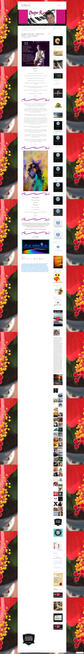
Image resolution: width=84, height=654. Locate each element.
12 (56, 561)
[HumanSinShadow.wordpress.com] (55, 513)
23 (61, 562)
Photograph (43, 269)
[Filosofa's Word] (55, 449)
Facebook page (31, 267)
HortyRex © (30, 268)
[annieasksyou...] (60, 390)
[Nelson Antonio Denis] (60, 414)
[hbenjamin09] (60, 400)
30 (61, 563)
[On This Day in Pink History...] (56, 410)
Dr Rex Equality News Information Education (38, 266)
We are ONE (32, 271)
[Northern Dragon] (55, 439)
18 (55, 562)
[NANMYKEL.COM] (60, 464)
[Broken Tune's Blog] (60, 484)
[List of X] (55, 504)
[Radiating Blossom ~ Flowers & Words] (55, 424)
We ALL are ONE (45, 270)
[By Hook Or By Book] (55, 484)
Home (22, 24)
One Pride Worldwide (31, 24)
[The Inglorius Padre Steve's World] (60, 424)
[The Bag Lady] (60, 459)
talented (33, 270)
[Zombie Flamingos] (60, 489)
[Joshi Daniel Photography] (60, 499)
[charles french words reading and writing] (60, 444)
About (25, 24)
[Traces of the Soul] (55, 469)
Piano (36, 24)
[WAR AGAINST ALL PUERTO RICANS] (55, 494)
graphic (44, 267)
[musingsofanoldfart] (55, 459)
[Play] (54, 596)
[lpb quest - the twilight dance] (55, 474)
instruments (41, 268)
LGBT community (46, 268)
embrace (46, 266)
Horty (28, 268)
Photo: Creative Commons (37, 269)
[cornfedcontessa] (60, 474)
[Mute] (60, 596)
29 (60, 563)
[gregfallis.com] (60, 479)
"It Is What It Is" (31, 263)
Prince (46, 269)
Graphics (25, 268)
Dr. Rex (30, 37)
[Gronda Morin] (55, 509)
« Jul (55, 565)
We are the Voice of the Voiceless (39, 271)
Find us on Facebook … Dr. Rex (57, 567)
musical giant (23, 269)
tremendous (41, 270)
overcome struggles (31, 269)
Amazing (46, 265)
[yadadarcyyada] (55, 479)
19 (56, 562)
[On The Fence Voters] (60, 434)
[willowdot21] (55, 444)
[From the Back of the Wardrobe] (55, 464)
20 (57, 562)
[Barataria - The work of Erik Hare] (60, 469)
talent (30, 270)
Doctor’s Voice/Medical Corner (51, 24)
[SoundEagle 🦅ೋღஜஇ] (60, 449)
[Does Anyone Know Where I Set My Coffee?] (55, 429)
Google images (40, 267)
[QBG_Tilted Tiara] (55, 419)
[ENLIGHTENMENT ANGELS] (55, 499)
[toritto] (60, 429)
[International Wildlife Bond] (60, 509)
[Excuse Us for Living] (60, 513)
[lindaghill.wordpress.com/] (60, 504)
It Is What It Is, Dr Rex (42, 24)
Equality (25, 263)
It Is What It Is (25, 5)
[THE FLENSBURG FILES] (60, 395)
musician (26, 269)
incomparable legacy (37, 268)
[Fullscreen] (61, 596)
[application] (58, 595)
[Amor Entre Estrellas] (55, 390)
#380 (34, 263)
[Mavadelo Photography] (60, 419)
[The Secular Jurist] (55, 454)
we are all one (29, 271)
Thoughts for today (36, 270)
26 (56, 563)
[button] (56, 618)
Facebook (27, 267)
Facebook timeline (35, 267)
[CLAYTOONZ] (55, 434)
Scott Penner (27, 270)
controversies (23, 266)
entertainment (23, 267)
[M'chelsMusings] (55, 405)
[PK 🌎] (55, 400)
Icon (33, 268)
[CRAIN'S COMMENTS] (55, 414)
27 (57, 563)
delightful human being (29, 266)
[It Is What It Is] (60, 439)
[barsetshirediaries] (60, 405)
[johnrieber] (60, 454)
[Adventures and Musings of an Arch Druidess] (60, 494)
